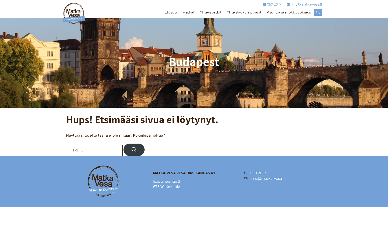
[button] (318, 12)
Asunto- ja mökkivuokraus (289, 12)
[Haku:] (94, 150)
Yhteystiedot (210, 12)
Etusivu (171, 12)
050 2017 (257, 173)
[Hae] (134, 150)
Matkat (188, 12)
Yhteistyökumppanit (244, 12)
